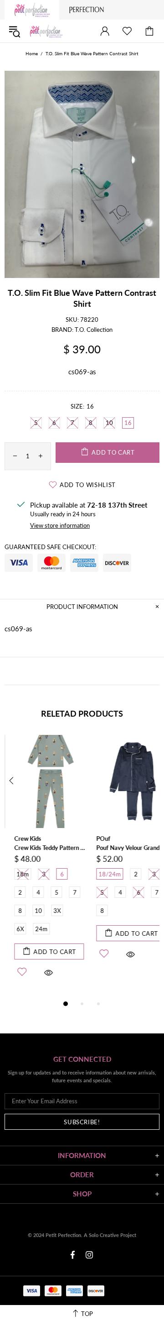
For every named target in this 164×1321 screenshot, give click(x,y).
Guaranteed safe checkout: (50, 546)
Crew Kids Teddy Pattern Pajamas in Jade (41, 847)
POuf (94, 838)
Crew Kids (18, 838)
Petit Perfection (46, 31)
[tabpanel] (41, 867)
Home (32, 53)
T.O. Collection (94, 329)
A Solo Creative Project (110, 1235)
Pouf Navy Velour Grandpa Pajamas (123, 847)
